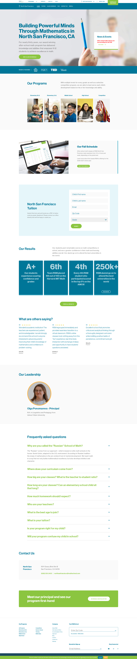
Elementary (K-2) (23, 630)
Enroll (71, 6)
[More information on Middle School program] (68, 108)
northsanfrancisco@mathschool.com (67, 573)
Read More (106, 291)
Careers (54, 637)
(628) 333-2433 (46, 573)
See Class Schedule (29, 57)
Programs (31, 1)
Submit (76, 226)
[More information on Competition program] (102, 108)
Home (38, 6)
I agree (100, 657)
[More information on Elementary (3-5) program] (52, 108)
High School (21, 635)
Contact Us (64, 6)
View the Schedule (83, 166)
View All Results (68, 304)
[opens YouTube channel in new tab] (108, 648)
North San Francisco (87, 1)
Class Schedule (51, 6)
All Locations (74, 633)
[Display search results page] (115, 630)
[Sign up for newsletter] (100, 648)
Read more (101, 44)
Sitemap (54, 641)
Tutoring (37, 631)
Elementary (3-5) (23, 631)
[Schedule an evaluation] (68, 598)
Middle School (22, 633)
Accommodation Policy (57, 631)
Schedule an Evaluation (113, 2)
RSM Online (38, 633)
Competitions (39, 628)
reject (105, 657)
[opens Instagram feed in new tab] (113, 648)
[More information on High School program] (85, 108)
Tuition (43, 6)
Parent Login (102, 1)
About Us (50, 1)
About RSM (54, 628)
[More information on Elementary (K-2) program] (35, 108)
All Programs (22, 628)
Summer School (39, 630)
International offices (56, 630)
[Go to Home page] (21, 1)
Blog (56, 1)
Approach (43, 1)
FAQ (59, 6)
